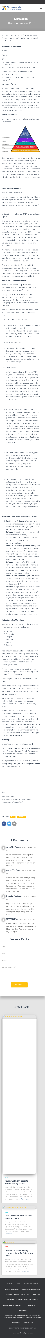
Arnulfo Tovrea (13, 847)
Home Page (36, 1294)
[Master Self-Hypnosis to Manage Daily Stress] (19, 1094)
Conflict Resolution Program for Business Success (22, 1289)
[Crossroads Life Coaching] (12, 8)
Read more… (25, 1199)
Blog (12, 817)
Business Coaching (13, 1284)
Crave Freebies (13, 870)
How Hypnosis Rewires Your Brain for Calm (18, 1217)
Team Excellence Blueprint (12, 1305)
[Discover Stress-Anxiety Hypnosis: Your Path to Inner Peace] (8, 1242)
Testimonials (28, 1323)
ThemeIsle (29, 1333)
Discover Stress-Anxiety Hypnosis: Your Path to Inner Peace (19, 1253)
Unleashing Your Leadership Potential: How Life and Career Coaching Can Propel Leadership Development (22, 1316)
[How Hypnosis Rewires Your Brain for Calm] (15, 1207)
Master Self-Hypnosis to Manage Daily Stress (16, 1182)
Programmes (22, 1310)
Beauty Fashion (14, 896)
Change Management (31, 1284)
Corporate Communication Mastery (17, 1294)
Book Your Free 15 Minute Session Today (22, 1328)
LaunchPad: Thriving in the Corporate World (22, 1299)
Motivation (21, 817)
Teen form (31, 1305)
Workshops (16, 1323)
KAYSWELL (12, 919)
